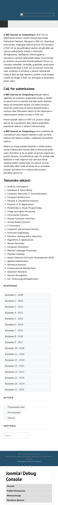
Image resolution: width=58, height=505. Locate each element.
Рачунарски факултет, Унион (29, 461)
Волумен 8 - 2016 (13, 336)
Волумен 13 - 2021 (14, 365)
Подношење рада (16, 407)
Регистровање (14, 412)
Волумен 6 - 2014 (13, 324)
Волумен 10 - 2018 (14, 348)
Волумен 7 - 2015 (13, 330)
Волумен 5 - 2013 (13, 318)
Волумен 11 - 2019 (14, 354)
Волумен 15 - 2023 (14, 377)
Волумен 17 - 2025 (14, 389)
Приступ (11, 418)
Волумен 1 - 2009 (13, 294)
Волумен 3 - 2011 (13, 306)
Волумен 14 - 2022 (14, 371)
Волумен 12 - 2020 (14, 359)
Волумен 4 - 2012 (13, 312)
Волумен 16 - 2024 (14, 383)
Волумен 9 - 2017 (13, 342)
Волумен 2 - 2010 (13, 300)
